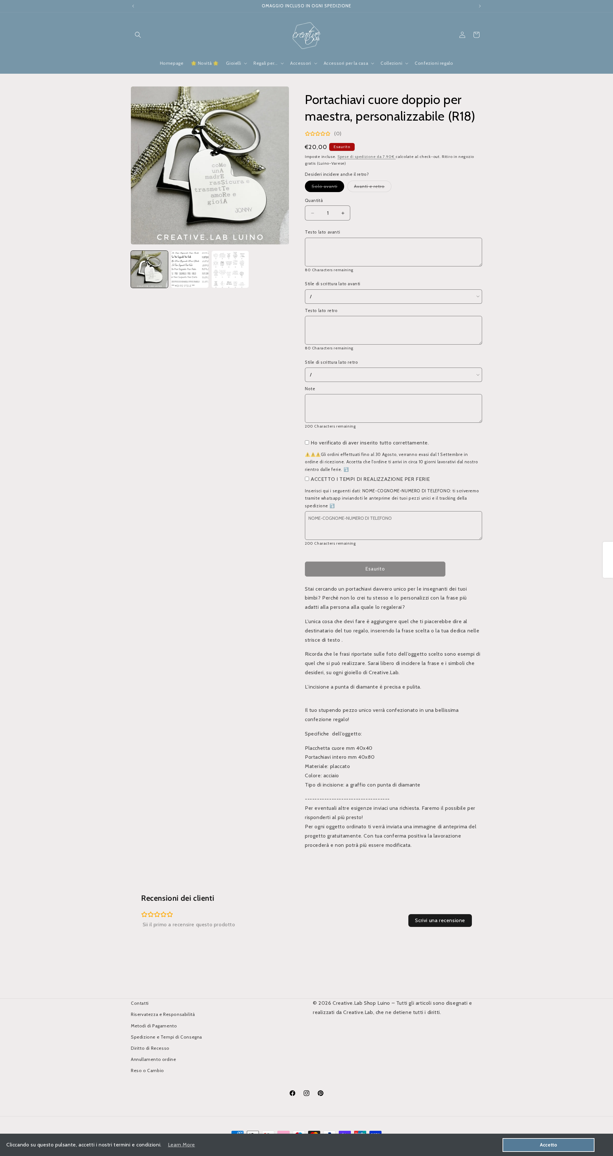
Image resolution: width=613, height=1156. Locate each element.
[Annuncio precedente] (133, 6)
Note (310, 388)
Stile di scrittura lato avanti (332, 283)
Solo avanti (328, 187)
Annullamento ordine (153, 1059)
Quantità (314, 200)
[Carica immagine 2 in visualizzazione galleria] (189, 269)
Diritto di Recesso (150, 1048)
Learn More (181, 1145)
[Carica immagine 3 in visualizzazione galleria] (230, 269)
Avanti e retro (372, 187)
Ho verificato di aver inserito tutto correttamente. (370, 443)
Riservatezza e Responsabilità (163, 1014)
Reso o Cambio (147, 1070)
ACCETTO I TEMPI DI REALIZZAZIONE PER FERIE (370, 479)
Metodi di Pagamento (154, 1026)
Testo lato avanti (322, 232)
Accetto (548, 1145)
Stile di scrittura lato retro (331, 362)
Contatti (140, 1003)
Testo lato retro (321, 310)
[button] (138, 35)
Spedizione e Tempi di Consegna (166, 1037)
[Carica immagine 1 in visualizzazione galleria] (149, 269)
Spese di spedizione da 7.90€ (366, 156)
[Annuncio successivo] (480, 6)
